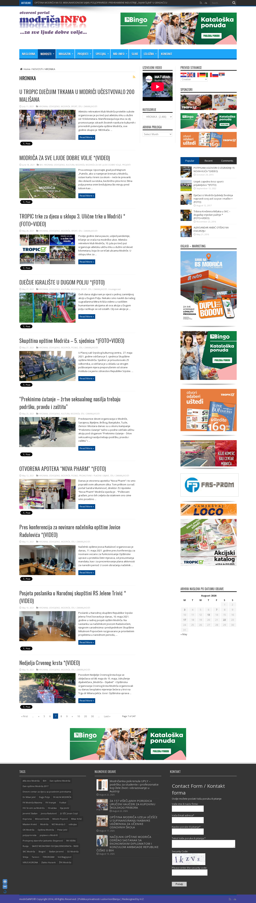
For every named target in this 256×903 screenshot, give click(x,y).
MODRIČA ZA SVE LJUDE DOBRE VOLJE (103, 164)
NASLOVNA (28, 54)
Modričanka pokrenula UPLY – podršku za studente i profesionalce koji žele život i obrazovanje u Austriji (134, 786)
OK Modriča (28, 829)
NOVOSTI (46, 54)
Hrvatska (52, 808)
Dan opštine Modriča (60, 780)
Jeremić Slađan (30, 813)
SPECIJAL (101, 54)
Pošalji (179, 884)
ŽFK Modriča (65, 862)
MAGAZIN (64, 54)
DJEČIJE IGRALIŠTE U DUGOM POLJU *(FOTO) (62, 282)
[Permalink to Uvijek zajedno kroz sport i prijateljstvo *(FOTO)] (186, 190)
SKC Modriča (29, 851)
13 (208, 614)
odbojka (73, 824)
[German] (203, 74)
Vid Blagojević (64, 857)
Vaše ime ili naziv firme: (185, 804)
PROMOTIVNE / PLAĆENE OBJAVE (94, 475)
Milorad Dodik (42, 818)
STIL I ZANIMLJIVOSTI (87, 106)
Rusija (25, 846)
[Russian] (215, 74)
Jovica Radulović (49, 813)
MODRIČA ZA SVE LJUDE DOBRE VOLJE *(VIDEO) (64, 158)
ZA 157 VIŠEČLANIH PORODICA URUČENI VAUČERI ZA (62, 2)
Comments (227, 160)
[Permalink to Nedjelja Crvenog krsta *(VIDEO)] (47, 702)
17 (184, 619)
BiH (41, 164)
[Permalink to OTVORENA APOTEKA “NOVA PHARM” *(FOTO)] (47, 508)
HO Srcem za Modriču (34, 808)
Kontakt (166, 54)
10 (78, 716)
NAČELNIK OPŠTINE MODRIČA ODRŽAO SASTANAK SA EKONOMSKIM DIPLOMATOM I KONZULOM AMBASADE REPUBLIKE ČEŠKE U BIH (128, 843)
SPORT (74, 106)
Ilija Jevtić (64, 808)
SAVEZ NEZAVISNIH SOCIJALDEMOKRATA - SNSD (55, 846)
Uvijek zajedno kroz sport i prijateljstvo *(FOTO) (209, 183)
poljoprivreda (29, 835)
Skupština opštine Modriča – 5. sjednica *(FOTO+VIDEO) (71, 340)
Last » (107, 716)
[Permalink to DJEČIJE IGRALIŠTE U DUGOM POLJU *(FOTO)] (47, 321)
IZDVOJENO (54, 106)
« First (24, 716)
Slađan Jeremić (56, 851)
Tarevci (35, 857)
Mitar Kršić (76, 818)
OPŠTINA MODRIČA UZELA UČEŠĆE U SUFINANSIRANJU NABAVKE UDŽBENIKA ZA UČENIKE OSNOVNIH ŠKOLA (133, 822)
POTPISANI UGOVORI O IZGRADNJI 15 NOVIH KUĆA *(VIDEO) (214, 169)
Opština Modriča (46, 829)
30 (92, 716)
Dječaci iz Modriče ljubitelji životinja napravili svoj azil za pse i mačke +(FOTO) (213, 199)
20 (85, 716)
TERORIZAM (48, 857)
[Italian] (209, 74)
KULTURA (70, 164)
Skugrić (42, 851)
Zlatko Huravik (48, 862)
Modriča (44, 824)
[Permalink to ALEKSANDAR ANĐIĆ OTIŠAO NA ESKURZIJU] (186, 236)
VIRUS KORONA (30, 862)
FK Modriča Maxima (32, 802)
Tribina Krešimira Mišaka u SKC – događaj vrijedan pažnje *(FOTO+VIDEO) (212, 215)
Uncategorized (114, 289)
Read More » (87, 137)
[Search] (234, 3)
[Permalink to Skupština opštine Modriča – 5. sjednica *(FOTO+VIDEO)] (47, 380)
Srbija (25, 857)
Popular (189, 160)
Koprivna (27, 818)
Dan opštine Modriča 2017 (35, 786)
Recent (209, 160)
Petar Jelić (62, 829)
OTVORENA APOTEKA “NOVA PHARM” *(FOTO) (62, 468)
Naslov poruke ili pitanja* (186, 826)
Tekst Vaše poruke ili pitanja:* (189, 838)
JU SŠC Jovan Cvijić (69, 813)
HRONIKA (43, 106)
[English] (190, 74)
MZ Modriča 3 (58, 824)
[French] (196, 74)
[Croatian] (183, 74)
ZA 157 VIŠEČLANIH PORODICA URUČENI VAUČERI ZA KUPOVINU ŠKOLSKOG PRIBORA (132, 804)
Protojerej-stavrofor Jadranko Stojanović (43, 840)
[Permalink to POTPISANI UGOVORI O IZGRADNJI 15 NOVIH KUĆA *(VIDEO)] (186, 176)
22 (224, 619)
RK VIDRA (71, 840)
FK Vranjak (51, 802)
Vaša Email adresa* (183, 815)
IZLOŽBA (149, 54)
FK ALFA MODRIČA (62, 797)
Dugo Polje (44, 797)
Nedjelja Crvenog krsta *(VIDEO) (49, 663)
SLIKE (135, 54)
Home (26, 69)
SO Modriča (73, 851)
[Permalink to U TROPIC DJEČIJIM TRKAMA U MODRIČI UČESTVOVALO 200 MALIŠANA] (47, 139)
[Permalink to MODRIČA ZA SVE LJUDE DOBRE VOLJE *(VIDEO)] (47, 197)
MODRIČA (65, 106)
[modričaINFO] (53, 31)
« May (183, 634)
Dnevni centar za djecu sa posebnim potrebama (47, 791)
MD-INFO (118, 54)
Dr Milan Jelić (29, 797)
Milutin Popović (60, 818)
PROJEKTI (83, 54)
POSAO (74, 347)
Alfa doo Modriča (31, 780)
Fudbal (62, 802)
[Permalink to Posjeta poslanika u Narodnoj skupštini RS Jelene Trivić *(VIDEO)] (47, 640)
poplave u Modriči (49, 835)
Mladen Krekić (30, 824)
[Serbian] (222, 74)
